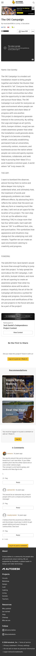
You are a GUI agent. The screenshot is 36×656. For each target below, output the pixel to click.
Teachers (5, 599)
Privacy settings (23, 645)
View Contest (18, 332)
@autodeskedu (10, 634)
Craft (4, 587)
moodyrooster (12, 515)
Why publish (6, 609)
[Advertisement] (18, 10)
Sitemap (5, 617)
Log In (18, 439)
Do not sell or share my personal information (19, 649)
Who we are (6, 620)
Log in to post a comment (18, 546)
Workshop (5, 581)
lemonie (10, 454)
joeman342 (11, 490)
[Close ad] (33, 8)
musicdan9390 (8, 24)
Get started (6, 611)
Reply (18, 482)
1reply (6, 539)
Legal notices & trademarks (13, 652)
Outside (5, 596)
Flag (6, 478)
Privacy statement (10, 645)
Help (4, 614)
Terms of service (25, 642)
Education (25, 24)
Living (18, 24)
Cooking (5, 590)
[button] (2, 3)
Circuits (4, 578)
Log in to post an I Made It (18, 359)
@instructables (10, 630)
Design (4, 584)
